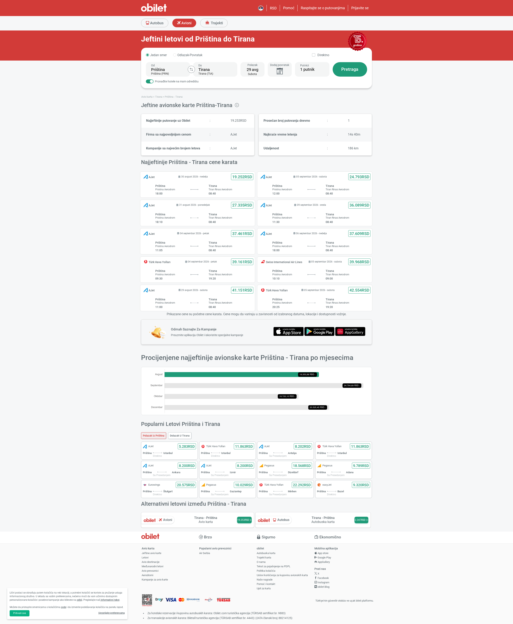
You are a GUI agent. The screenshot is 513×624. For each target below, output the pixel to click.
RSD (273, 8)
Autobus (156, 23)
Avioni (186, 23)
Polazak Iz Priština (153, 435)
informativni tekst (109, 600)
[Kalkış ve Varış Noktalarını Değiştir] (191, 69)
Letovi (145, 557)
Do (200, 65)
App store (322, 553)
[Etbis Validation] (147, 601)
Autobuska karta (266, 553)
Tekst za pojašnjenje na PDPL (273, 566)
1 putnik (307, 69)
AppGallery (323, 561)
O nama (261, 561)
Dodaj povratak (279, 65)
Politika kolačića (266, 570)
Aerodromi (147, 575)
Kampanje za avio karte (155, 579)
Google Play (324, 557)
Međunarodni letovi (152, 566)
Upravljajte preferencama (111, 613)
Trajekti (216, 23)
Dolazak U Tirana (180, 435)
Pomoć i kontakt (266, 584)
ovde (63, 607)
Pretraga (349, 69)
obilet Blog (323, 586)
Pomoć (288, 8)
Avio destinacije (151, 561)
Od (153, 65)
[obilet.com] (163, 11)
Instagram (323, 582)
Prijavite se (360, 8)
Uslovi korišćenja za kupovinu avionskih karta (282, 575)
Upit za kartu (264, 588)
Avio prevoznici (150, 570)
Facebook (323, 577)
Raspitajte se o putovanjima (323, 8)
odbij (79, 600)
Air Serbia (204, 553)
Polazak (252, 65)
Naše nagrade (265, 579)
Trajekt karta (264, 557)
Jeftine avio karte (151, 553)
